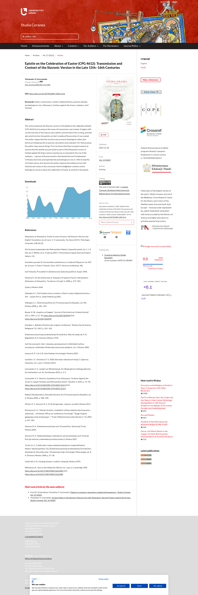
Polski (143, 67)
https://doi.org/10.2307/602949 (57, 315)
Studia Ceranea (33, 25)
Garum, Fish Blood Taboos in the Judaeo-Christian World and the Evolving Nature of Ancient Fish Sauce (157, 434)
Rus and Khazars (147, 415)
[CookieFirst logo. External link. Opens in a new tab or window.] (33, 581)
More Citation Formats (110, 222)
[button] (36, 578)
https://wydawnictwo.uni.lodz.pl (38, 558)
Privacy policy (104, 579)
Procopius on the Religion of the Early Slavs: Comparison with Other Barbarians (156, 388)
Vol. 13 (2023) (48, 55)
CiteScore (158, 259)
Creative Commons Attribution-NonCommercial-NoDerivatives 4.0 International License (114, 190)
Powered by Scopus (155, 269)
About (57, 45)
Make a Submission (150, 80)
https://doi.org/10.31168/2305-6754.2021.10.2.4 (45, 385)
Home (24, 45)
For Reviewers (111, 45)
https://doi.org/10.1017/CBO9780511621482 (44, 471)
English (144, 63)
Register (164, 2)
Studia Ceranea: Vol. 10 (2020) (42, 500)
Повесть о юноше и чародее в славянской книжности (93, 492)
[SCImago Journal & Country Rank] (156, 246)
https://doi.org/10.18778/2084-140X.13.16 (47, 94)
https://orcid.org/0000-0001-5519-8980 (37, 85)
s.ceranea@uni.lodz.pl (34, 536)
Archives (36, 55)
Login (174, 2)
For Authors (90, 45)
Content (72, 45)
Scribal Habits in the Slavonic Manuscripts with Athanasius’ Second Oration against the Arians (91, 498)
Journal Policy (131, 45)
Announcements (40, 45)
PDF (105, 135)
